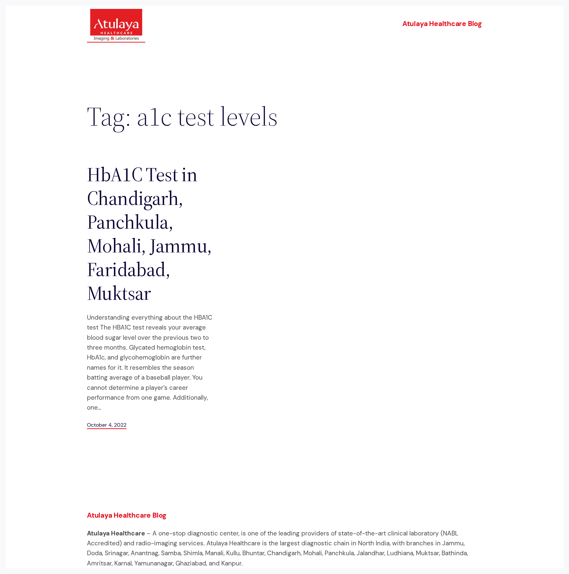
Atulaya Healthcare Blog (442, 23)
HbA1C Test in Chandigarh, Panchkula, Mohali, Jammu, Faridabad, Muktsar (149, 233)
